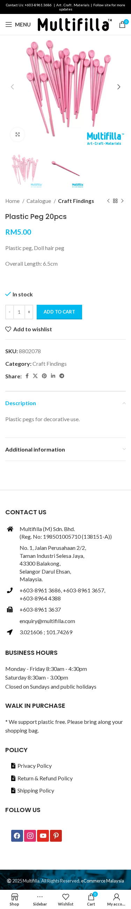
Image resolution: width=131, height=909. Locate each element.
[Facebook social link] (27, 375)
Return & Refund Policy (45, 778)
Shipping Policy (35, 790)
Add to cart (59, 312)
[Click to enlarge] (17, 135)
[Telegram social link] (61, 375)
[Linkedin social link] (53, 375)
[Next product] (122, 200)
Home (13, 201)
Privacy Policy (34, 765)
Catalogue (39, 201)
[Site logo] (75, 23)
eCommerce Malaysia (102, 881)
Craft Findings (76, 201)
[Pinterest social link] (44, 375)
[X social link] (35, 375)
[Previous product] (108, 200)
